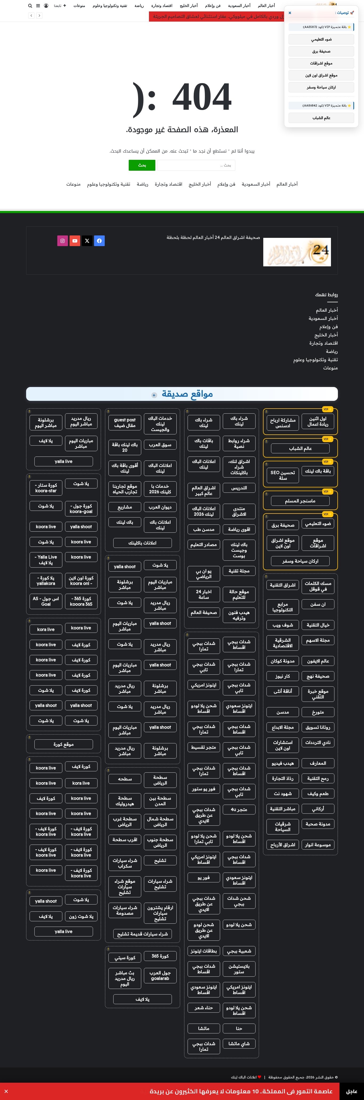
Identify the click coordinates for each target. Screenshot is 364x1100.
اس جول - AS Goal (46, 601)
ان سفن (318, 604)
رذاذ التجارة (283, 778)
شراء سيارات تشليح (160, 883)
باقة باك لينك (318, 471)
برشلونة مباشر (125, 584)
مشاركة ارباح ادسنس (283, 422)
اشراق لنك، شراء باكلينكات (239, 467)
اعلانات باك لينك (160, 524)
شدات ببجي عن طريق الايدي (203, 815)
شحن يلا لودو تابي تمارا (204, 838)
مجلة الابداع (283, 727)
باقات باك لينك (204, 443)
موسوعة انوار (318, 844)
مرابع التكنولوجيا (283, 606)
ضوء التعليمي (318, 523)
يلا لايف (142, 999)
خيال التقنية (318, 625)
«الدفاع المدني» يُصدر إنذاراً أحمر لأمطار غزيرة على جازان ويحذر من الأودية (236, 1091)
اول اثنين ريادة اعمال (318, 421)
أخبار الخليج (189, 6)
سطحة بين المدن (160, 800)
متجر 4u (239, 809)
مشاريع (125, 507)
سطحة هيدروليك (125, 800)
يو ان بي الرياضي (204, 573)
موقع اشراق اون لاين (283, 542)
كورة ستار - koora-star (46, 487)
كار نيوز (283, 676)
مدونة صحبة (318, 823)
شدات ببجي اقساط (239, 644)
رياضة (139, 6)
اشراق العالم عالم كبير (204, 490)
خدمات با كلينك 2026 (160, 488)
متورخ (318, 712)
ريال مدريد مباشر (160, 605)
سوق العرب (160, 444)
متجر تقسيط (203, 747)
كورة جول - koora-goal (81, 508)
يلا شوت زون (81, 916)
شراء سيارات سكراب (125, 863)
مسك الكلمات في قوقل (318, 586)
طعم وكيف (318, 793)
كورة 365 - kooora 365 (81, 601)
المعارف (318, 763)
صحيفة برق (283, 525)
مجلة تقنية (239, 570)
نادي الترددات (318, 742)
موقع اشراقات (318, 542)
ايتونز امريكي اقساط (203, 859)
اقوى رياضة (239, 529)
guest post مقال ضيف (125, 422)
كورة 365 (160, 956)
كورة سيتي (125, 957)
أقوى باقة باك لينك (125, 468)
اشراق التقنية (283, 585)
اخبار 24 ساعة (204, 594)
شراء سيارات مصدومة (125, 910)
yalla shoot (125, 566)
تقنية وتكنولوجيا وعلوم (110, 6)
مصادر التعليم (204, 544)
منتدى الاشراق (239, 511)
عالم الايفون (318, 660)
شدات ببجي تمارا (203, 646)
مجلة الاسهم (318, 640)
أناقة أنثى (283, 691)
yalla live (63, 461)
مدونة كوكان (283, 660)
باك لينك (124, 522)
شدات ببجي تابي (203, 666)
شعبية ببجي (239, 951)
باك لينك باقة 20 (125, 447)
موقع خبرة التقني (318, 693)
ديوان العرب (160, 507)
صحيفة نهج (318, 676)
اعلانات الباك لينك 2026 (204, 511)
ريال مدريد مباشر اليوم (81, 420)
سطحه (125, 778)
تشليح (160, 860)
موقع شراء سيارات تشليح (125, 886)
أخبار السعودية (239, 6)
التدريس (239, 487)
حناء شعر (204, 1007)
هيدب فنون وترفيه (239, 615)
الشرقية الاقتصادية (283, 642)
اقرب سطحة (124, 839)
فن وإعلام (213, 6)
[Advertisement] (182, 39)
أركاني (318, 808)
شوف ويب (283, 625)
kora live (46, 629)
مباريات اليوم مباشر (160, 584)
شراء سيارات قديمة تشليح (142, 933)
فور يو (204, 877)
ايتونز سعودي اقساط (239, 708)
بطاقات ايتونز (204, 951)
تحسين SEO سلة (283, 475)
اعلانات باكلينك (142, 542)
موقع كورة (64, 744)
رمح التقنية (318, 778)
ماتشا (203, 1028)
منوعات (79, 6)
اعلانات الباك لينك (204, 464)
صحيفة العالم (204, 612)
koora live (46, 526)
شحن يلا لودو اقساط (204, 708)
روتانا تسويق (318, 727)
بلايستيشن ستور (239, 968)
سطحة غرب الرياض (125, 821)
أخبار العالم (266, 6)
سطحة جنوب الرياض (160, 842)
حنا (239, 1028)
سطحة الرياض (160, 780)
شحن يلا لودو (239, 924)
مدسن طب (204, 529)
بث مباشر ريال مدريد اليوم (125, 978)
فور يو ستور (203, 788)
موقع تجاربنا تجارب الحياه (125, 488)
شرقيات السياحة (283, 826)
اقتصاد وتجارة (161, 6)
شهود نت (283, 793)
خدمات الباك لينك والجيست (160, 423)
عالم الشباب (300, 448)
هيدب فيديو (283, 763)
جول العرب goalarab (160, 975)
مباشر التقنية (283, 808)
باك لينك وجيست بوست (239, 550)
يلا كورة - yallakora (46, 580)
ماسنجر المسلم (300, 500)
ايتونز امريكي (203, 684)
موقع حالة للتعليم (239, 594)
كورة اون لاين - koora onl (81, 580)
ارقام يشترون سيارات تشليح (160, 913)
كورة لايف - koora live (81, 831)
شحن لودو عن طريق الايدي (204, 930)
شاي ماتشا (239, 1043)
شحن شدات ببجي (239, 900)
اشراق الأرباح (282, 844)
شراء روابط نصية (239, 443)
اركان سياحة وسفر (300, 561)
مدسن (283, 712)
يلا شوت (160, 565)
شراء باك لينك (239, 420)
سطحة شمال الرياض (160, 821)
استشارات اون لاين (283, 745)
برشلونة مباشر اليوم (46, 422)
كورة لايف (81, 644)
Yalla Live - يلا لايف (46, 559)
